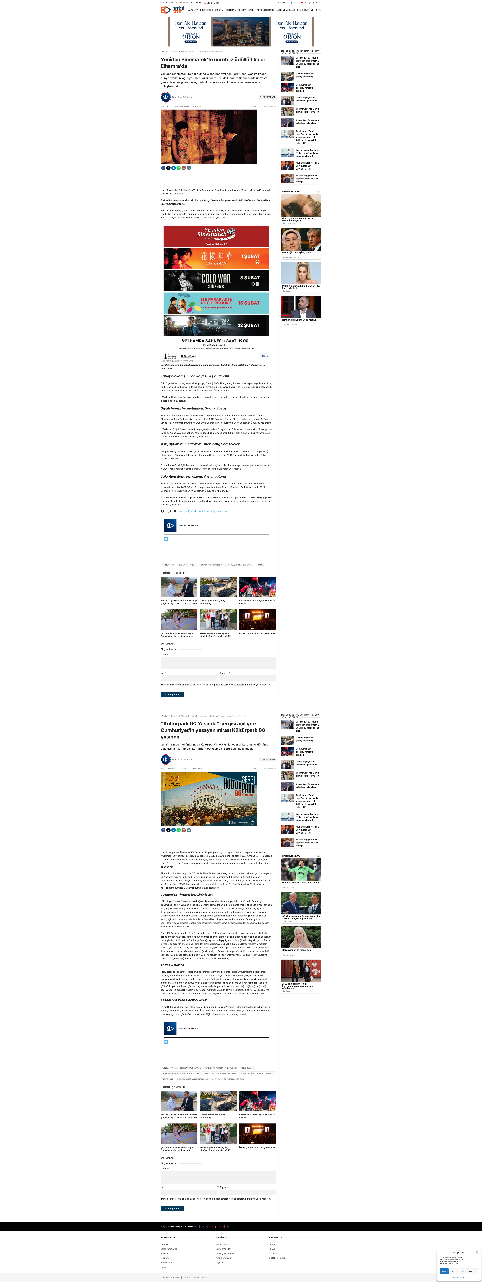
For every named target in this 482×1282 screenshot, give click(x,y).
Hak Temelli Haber (265, 10)
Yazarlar (273, 1253)
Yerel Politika (167, 1262)
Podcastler (206, 10)
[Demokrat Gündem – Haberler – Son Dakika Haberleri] (172, 13)
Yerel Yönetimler (286, 10)
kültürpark (168, 1079)
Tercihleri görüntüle (469, 1271)
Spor (250, 10)
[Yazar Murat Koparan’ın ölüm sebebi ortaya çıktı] (287, 115)
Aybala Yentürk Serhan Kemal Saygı (221, 1068)
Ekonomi (230, 10)
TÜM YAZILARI (267, 97)
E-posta (225, 673)
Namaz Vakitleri (223, 1249)
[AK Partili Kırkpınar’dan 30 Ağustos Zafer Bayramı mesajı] (287, 169)
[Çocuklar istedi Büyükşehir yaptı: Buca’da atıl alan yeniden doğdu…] (179, 619)
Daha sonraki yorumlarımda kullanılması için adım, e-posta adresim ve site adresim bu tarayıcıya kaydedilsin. (216, 684)
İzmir (193, 565)
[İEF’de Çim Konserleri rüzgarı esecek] (257, 619)
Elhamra (182, 565)
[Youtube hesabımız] (302, 2)
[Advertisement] (218, 180)
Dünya (164, 1267)
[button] (477, 1252)
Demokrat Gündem (182, 97)
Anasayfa (193, 10)
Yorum (165, 654)
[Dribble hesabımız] (313, 2)
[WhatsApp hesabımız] (320, 2)
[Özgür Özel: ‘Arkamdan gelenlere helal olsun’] (287, 126)
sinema (261, 565)
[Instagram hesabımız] (298, 2)
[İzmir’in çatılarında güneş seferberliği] (218, 587)
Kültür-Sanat (256, 106)
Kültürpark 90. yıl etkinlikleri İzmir (229, 1079)
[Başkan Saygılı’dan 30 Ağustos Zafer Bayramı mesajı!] (287, 182)
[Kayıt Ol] (312, 10)
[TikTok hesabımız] (306, 2)
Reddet (455, 1271)
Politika (242, 10)
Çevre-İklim (303, 10)
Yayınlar (220, 1262)
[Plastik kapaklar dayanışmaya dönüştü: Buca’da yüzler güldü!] (218, 619)
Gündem (219, 10)
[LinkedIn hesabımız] (317, 2)
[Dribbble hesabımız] (224, 1226)
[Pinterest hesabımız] (310, 2)
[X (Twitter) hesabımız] (295, 2)
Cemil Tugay (168, 565)
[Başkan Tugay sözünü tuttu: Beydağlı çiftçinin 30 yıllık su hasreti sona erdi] (179, 587)
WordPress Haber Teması (195, 1277)
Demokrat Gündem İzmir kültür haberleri (181, 1073)
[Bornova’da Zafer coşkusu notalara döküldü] (257, 587)
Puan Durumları (223, 1258)
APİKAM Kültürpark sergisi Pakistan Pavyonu (182, 1068)
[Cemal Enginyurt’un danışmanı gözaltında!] (287, 104)
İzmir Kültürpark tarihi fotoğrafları (258, 1073)
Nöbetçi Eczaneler (225, 1253)
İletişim (272, 1244)
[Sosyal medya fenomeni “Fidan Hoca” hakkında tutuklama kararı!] (287, 156)
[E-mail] (166, 540)
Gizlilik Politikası (457, 1277)
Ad (163, 673)
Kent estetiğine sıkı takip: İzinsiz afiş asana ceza (203, 511)
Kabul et (444, 1271)
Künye (465, 1277)
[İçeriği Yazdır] (189, 168)
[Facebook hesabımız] (291, 2)
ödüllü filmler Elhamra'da (241, 565)
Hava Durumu (222, 1244)
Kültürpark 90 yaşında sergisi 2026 (193, 1079)
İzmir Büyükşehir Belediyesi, (212, 565)
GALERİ (168, 3)
